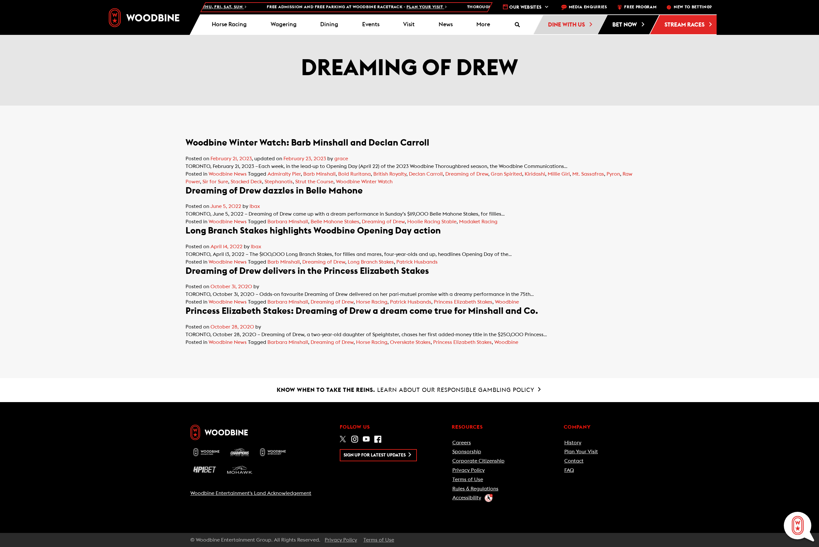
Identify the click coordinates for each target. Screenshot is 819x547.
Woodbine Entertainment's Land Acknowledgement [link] (250, 493)
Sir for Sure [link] (215, 181)
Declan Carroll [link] (426, 174)
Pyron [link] (613, 174)
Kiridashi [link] (535, 174)
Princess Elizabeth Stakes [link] (463, 302)
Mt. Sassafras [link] (588, 174)
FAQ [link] (569, 470)
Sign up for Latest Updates (375, 455)
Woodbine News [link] (228, 174)
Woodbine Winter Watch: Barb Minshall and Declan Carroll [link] (307, 142)
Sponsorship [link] (466, 451)
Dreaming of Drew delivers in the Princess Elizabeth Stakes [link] (307, 270)
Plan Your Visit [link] (581, 451)
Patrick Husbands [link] (417, 262)
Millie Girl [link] (559, 174)
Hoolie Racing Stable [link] (432, 221)
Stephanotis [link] (279, 181)
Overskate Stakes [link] (410, 342)
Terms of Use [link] (467, 479)
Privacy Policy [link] (468, 470)
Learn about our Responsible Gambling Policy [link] (406, 390)
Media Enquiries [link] (588, 7)
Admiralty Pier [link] (284, 174)
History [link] (572, 442)
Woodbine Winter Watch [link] (364, 181)
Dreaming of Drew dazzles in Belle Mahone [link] (274, 190)
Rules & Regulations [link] (475, 488)
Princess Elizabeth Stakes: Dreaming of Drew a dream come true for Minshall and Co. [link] (362, 310)
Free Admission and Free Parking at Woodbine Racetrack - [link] (343, 7)
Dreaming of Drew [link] (466, 174)
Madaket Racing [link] (478, 221)
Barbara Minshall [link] (287, 221)
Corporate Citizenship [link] (478, 461)
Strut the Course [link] (314, 181)
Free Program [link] (640, 7)
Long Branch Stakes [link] (371, 262)
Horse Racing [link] (371, 302)
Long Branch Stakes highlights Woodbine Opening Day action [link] (316, 230)
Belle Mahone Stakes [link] (335, 221)
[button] (483, 24)
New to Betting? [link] (693, 7)
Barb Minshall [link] (319, 174)
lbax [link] (255, 206)
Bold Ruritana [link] (354, 174)
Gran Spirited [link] (506, 174)
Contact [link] (574, 461)
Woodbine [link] (507, 302)
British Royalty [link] (389, 174)
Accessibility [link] (466, 497)
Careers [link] (461, 442)
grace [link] (341, 158)
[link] (144, 17)
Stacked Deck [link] (246, 181)
